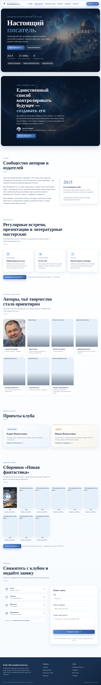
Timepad (75, 676)
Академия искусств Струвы (21, 620)
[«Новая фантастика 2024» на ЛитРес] (26, 525)
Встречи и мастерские (14, 63)
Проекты (60, 4)
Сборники (68, 4)
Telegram (75, 670)
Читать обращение (26, 136)
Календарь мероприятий (14, 277)
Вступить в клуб (93, 4)
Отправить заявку (74, 632)
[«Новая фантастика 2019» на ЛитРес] (42, 497)
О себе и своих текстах (60, 615)
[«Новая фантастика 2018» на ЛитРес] (26, 497)
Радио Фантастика (47, 63)
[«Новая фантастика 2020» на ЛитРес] (58, 497)
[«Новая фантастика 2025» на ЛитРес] (42, 525)
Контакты (76, 4)
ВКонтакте (75, 673)
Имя (54, 594)
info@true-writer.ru (78, 667)
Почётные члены (50, 4)
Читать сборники (12, 546)
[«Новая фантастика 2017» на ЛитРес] (10, 497)
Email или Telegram (59, 605)
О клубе (30, 4)
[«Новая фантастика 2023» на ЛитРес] (10, 525)
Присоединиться (16, 47)
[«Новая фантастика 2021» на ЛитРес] (75, 497)
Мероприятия (38, 4)
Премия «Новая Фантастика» (31, 63)
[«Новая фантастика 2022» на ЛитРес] (91, 497)
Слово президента (34, 47)
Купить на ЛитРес (10, 512)
